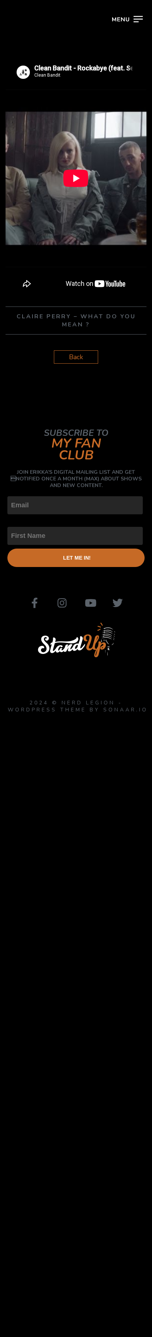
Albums (38, 87)
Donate (38, 168)
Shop (30, 152)
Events (36, 70)
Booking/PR (51, 119)
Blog (29, 135)
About (34, 103)
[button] (135, 25)
